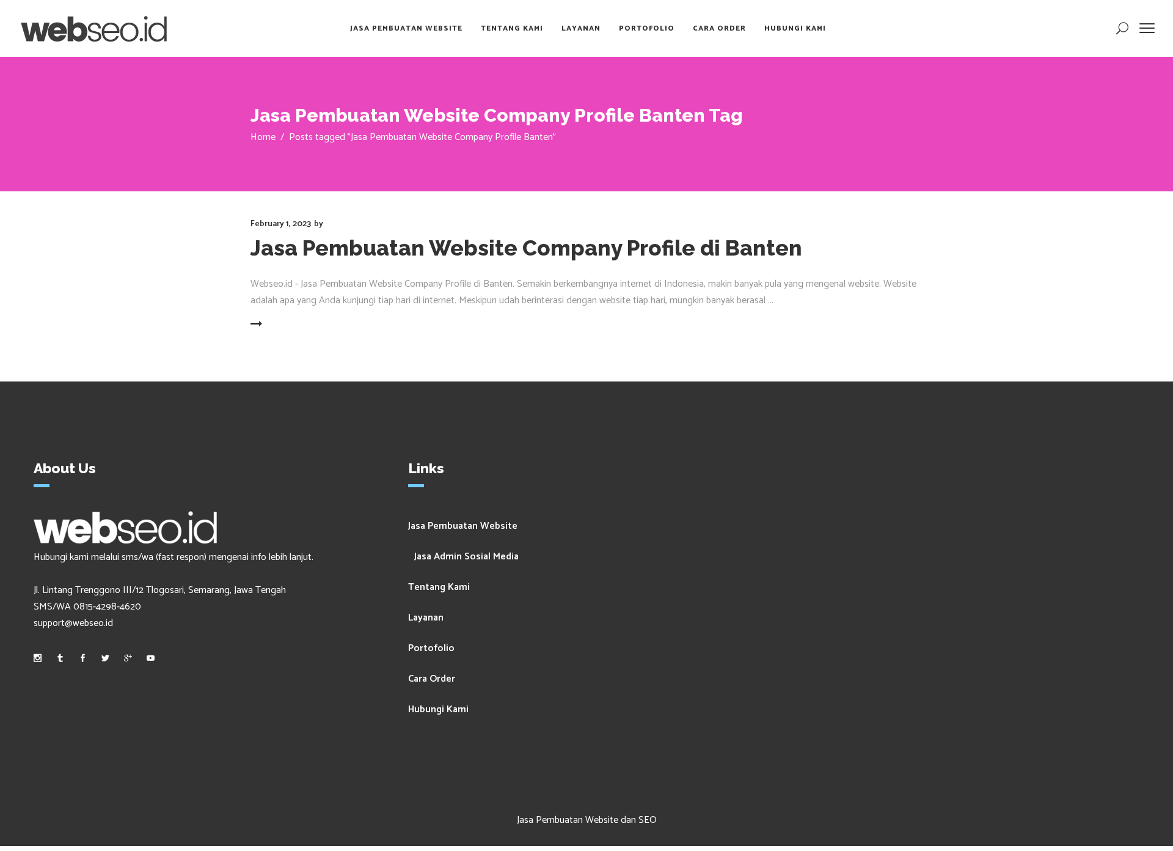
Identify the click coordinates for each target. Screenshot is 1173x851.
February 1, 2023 (280, 224)
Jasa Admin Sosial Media (466, 556)
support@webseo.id (73, 623)
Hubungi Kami (438, 709)
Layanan (426, 618)
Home (263, 137)
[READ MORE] (285, 324)
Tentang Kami (439, 587)
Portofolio (431, 648)
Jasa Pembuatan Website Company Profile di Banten (526, 247)
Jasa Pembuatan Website (462, 526)
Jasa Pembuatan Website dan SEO (587, 820)
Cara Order (431, 679)
